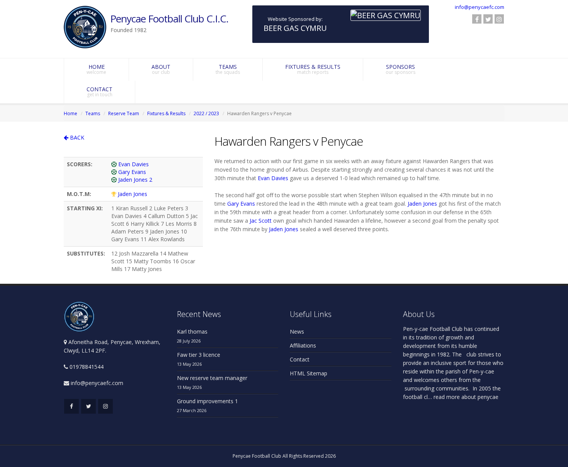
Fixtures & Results (166, 113)
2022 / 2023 (206, 113)
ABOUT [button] (160, 69)
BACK (76, 137)
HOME (96, 69)
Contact (300, 359)
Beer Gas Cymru (295, 28)
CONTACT (99, 91)
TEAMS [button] (228, 69)
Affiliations (303, 345)
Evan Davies (133, 164)
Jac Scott (261, 220)
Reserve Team (123, 113)
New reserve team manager (212, 378)
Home (70, 113)
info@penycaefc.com (479, 6)
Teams (92, 113)
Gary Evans (132, 172)
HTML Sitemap (308, 373)
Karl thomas (192, 331)
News (297, 331)
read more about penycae (465, 397)
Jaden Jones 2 (135, 179)
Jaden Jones (132, 194)
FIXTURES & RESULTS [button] (312, 69)
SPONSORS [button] (400, 69)
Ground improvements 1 (207, 401)
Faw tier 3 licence (198, 354)
